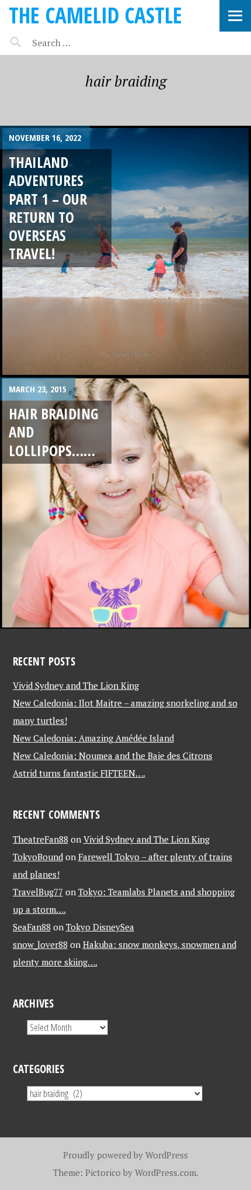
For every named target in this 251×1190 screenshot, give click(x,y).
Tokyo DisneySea (100, 927)
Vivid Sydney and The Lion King (76, 685)
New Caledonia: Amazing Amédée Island (93, 738)
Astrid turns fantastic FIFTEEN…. (79, 773)
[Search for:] (80, 42)
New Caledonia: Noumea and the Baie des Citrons (112, 755)
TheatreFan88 (40, 839)
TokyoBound (38, 857)
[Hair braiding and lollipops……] (125, 503)
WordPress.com (165, 1172)
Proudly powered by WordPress (125, 1155)
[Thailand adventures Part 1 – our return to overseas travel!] (125, 251)
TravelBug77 (38, 892)
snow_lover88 (40, 944)
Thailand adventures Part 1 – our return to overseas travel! (48, 207)
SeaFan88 (32, 927)
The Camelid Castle (95, 15)
